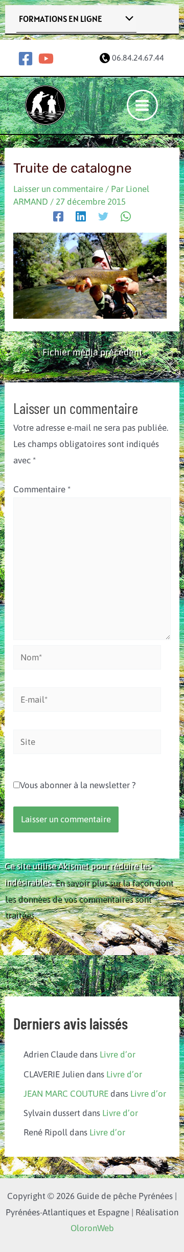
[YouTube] (46, 58)
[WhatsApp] (126, 216)
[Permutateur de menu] (127, 19)
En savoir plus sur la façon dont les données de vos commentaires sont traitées (89, 898)
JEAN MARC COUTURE (66, 1094)
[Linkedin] (81, 216)
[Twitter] (103, 216)
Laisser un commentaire (58, 189)
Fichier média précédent (92, 352)
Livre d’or (117, 1054)
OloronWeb (92, 1228)
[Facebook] (25, 58)
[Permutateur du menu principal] (142, 105)
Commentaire (42, 489)
